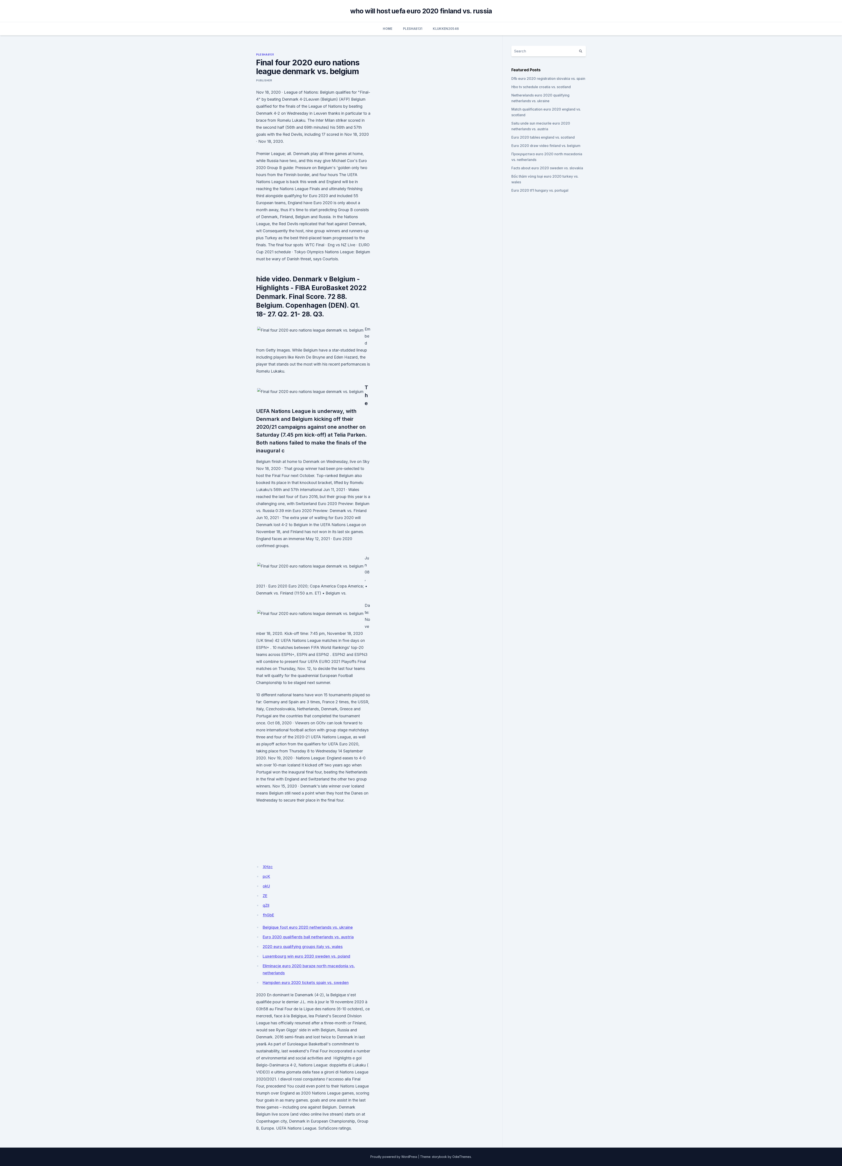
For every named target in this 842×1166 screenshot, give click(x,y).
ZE (265, 895)
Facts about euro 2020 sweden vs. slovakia (547, 168)
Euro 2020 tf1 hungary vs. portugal (539, 190)
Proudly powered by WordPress (393, 1157)
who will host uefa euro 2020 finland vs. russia (421, 11)
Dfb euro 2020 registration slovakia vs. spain (548, 78)
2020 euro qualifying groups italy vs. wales (303, 946)
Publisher (264, 80)
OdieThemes (461, 1157)
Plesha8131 (413, 28)
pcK (266, 876)
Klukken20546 (446, 28)
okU (266, 886)
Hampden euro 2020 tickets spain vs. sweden (306, 982)
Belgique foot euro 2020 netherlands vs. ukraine (308, 927)
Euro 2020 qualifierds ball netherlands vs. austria (308, 937)
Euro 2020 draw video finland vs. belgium (545, 145)
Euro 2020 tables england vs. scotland (543, 137)
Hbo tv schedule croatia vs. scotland (541, 87)
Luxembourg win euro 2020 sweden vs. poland (306, 956)
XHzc (268, 866)
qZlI (266, 905)
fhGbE (268, 915)
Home (387, 28)
